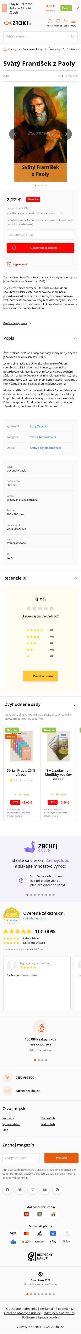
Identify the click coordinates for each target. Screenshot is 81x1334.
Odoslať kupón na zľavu (40, 723)
